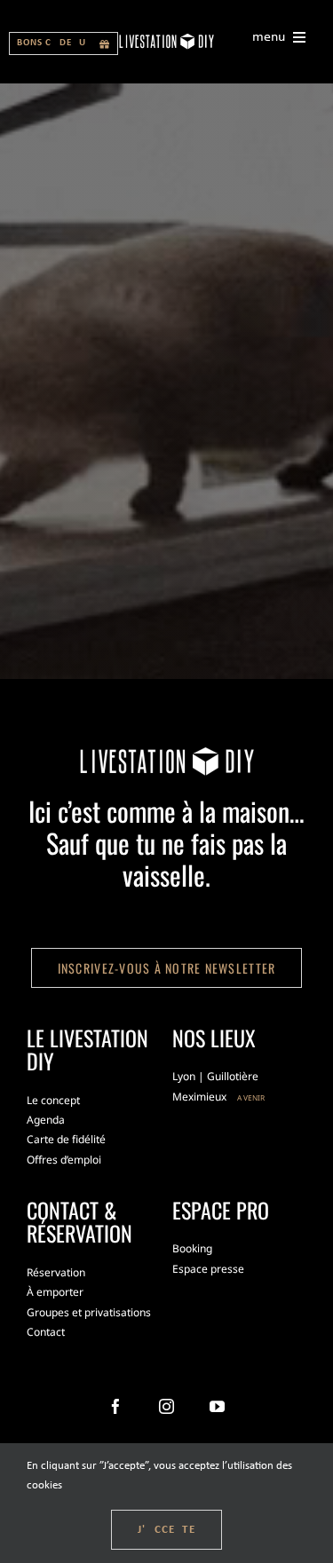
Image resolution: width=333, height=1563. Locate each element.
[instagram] (166, 1406)
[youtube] (217, 1406)
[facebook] (116, 1406)
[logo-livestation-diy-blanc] (166, 38)
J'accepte (166, 1529)
